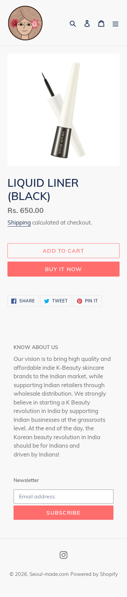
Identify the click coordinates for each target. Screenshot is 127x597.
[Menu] (115, 23)
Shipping (19, 222)
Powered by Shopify (94, 574)
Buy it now (63, 269)
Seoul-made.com (49, 574)
